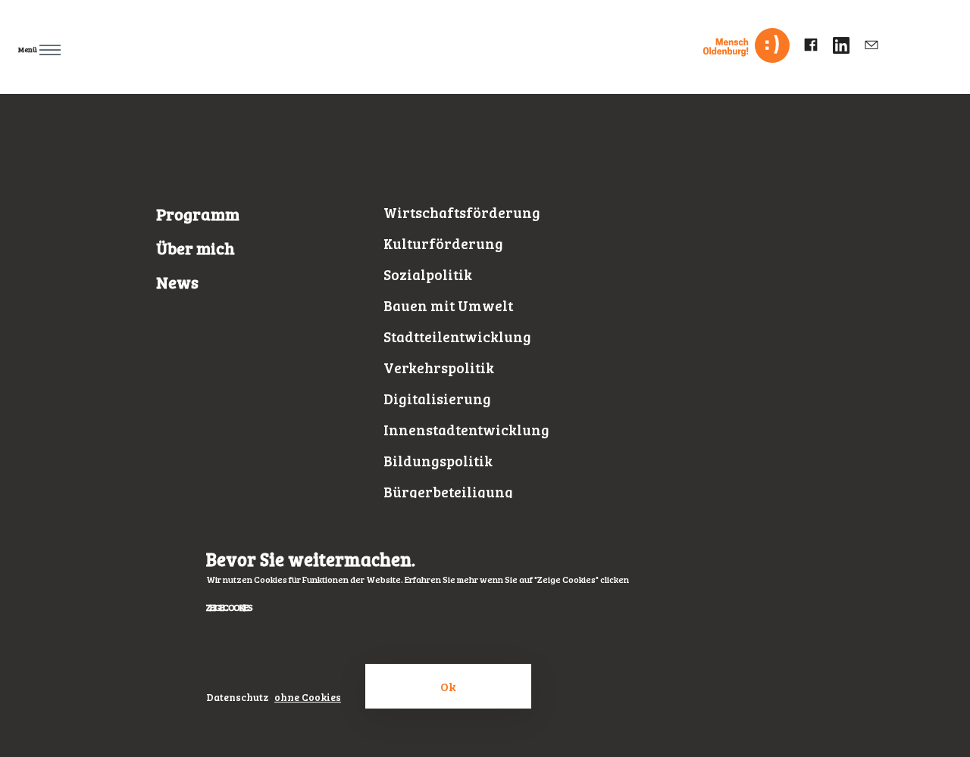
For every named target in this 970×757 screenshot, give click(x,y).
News (177, 282)
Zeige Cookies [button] (229, 607)
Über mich (195, 248)
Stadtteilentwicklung (457, 336)
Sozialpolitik (427, 274)
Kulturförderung (443, 243)
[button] (32, 47)
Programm (197, 214)
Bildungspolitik (438, 460)
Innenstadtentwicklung (466, 429)
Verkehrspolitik (438, 367)
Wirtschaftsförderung (461, 212)
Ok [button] (448, 686)
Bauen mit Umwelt (448, 305)
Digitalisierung (437, 398)
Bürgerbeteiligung (448, 491)
